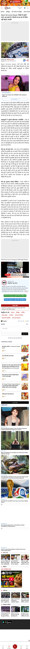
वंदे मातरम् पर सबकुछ (17, 11)
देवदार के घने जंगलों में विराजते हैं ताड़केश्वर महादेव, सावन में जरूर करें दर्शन (15, 600)
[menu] (2, 8)
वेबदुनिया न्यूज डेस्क (10, 59)
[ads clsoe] (29, 641)
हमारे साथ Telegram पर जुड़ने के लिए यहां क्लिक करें (15, 299)
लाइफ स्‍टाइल (4, 315)
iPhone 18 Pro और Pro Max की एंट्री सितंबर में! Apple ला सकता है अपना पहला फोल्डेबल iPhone (15, 614)
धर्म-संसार (11, 315)
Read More (7, 274)
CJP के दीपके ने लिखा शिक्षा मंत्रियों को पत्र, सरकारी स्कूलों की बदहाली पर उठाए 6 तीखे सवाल (15, 562)
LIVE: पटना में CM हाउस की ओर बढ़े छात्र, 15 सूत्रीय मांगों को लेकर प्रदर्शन (5, 600)
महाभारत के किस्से (19, 315)
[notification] (27, 7)
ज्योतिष (23, 312)
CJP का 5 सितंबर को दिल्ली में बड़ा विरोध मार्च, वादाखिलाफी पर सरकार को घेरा (5, 562)
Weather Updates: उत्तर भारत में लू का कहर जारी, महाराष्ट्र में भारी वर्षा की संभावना (13, 308)
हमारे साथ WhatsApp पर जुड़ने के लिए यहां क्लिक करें (15, 295)
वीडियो (4, 567)
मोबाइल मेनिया (6, 604)
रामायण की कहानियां (6, 318)
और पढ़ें (26, 291)
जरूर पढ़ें (5, 553)
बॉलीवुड (8, 11)
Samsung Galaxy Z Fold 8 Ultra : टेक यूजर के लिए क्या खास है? (5, 614)
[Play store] (25, 7)
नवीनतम (5, 590)
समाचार (2, 11)
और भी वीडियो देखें (6, 569)
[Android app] (7, 622)
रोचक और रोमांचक (16, 318)
